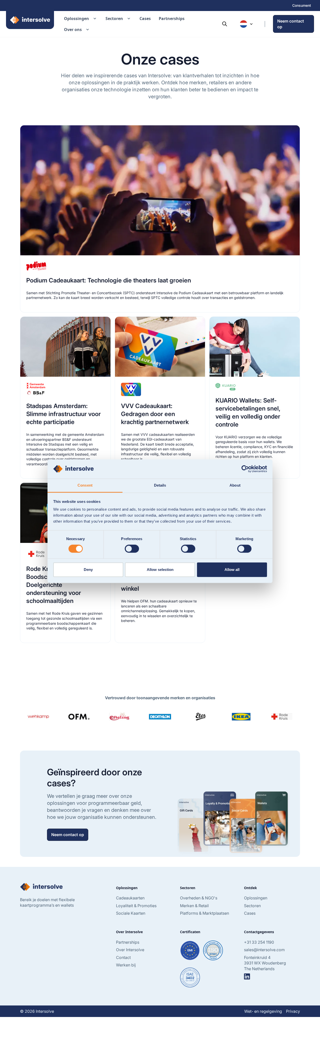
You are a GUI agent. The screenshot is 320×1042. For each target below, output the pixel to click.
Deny (88, 569)
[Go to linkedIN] (247, 976)
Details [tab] (160, 485)
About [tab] (235, 485)
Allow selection (160, 569)
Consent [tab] (85, 485)
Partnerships (171, 18)
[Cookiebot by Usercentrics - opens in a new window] (245, 469)
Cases (145, 18)
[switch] (132, 549)
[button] (81, 18)
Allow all (232, 569)
